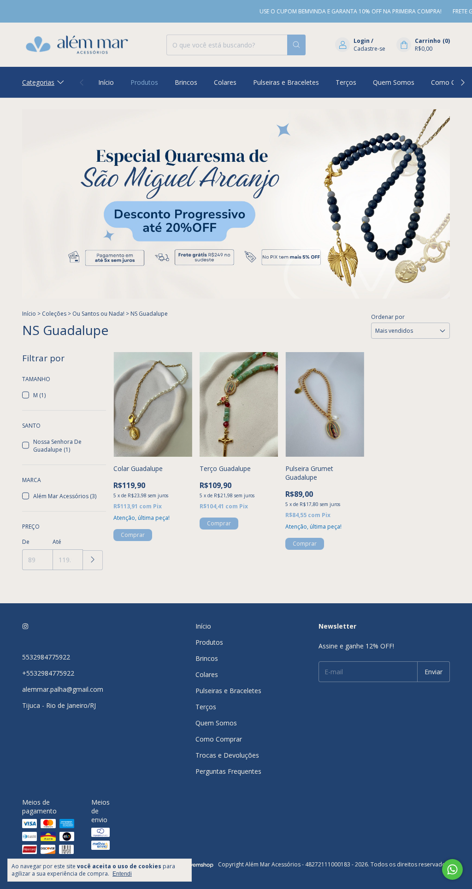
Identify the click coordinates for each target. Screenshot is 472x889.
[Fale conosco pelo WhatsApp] (452, 869)
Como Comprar (218, 739)
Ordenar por (388, 317)
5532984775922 (46, 657)
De (26, 542)
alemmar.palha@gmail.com (62, 689)
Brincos (186, 82)
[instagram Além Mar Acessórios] (25, 626)
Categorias (38, 82)
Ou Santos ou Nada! (98, 314)
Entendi (122, 874)
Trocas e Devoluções (227, 755)
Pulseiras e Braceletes (286, 82)
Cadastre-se (369, 49)
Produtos (144, 82)
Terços (346, 82)
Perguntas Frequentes (228, 771)
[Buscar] (296, 45)
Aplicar (93, 560)
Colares (225, 82)
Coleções (54, 314)
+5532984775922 (48, 673)
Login (362, 41)
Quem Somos (393, 82)
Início (106, 82)
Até (57, 542)
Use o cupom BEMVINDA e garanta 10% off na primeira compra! (339, 11)
